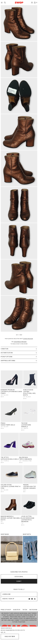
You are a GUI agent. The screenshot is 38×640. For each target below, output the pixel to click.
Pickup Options (6, 356)
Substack (16, 609)
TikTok (24, 609)
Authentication (7, 352)
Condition (4, 349)
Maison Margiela (6, 628)
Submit (19, 581)
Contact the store (28, 338)
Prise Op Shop (6, 609)
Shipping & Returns (8, 360)
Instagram (33, 609)
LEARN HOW (6, 594)
